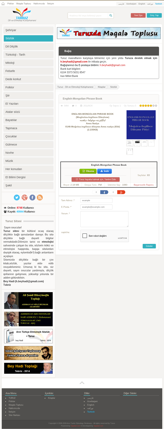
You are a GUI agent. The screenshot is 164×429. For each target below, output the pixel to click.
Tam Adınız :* (67, 200)
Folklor (9, 87)
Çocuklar (11, 136)
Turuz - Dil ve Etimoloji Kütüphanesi (75, 87)
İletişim (50, 3)
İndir (106, 171)
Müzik (9, 160)
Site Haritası (14, 415)
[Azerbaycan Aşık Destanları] (28, 319)
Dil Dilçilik (11, 46)
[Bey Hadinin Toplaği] (28, 369)
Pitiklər (10, 3)
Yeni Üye (138, 15)
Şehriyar (10, 30)
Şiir (7, 95)
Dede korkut (13, 79)
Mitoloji (9, 62)
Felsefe (10, 71)
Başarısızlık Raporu (144, 184)
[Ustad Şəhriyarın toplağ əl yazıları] (28, 353)
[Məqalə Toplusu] (109, 38)
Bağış (67, 51)
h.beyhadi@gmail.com (73, 61)
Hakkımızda (39, 3)
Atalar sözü (12, 111)
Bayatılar (11, 120)
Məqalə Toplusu (23, 3)
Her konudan (13, 169)
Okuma (89, 171)
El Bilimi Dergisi (15, 177)
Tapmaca (11, 128)
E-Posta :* (66, 207)
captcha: (65, 232)
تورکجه (150, 4)
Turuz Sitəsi (13, 221)
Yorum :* (65, 213)
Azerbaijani (131, 4)
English (142, 4)
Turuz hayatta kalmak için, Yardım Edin (97, 179)
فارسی (121, 4)
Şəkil (8, 185)
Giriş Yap (154, 15)
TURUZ (12, 398)
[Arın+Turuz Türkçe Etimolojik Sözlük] (28, 336)
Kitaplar (102, 87)
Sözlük (113, 87)
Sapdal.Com (75, 426)
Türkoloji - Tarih (15, 54)
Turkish (158, 4)
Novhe (9, 152)
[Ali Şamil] (28, 301)
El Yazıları (11, 103)
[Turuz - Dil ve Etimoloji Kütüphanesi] (25, 15)
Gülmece (11, 144)
